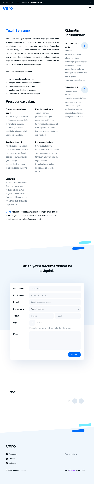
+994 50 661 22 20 (12, 2)
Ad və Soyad (18, 288)
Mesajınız (17, 334)
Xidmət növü (18, 309)
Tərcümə (16, 316)
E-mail (16, 302)
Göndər (74, 354)
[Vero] (8, 8)
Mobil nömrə (18, 295)
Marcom (72, 470)
